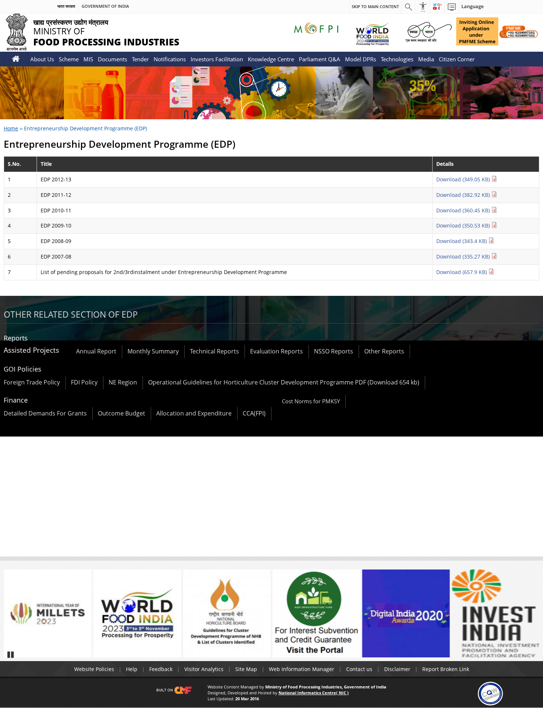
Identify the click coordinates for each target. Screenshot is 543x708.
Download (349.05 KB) (463, 179)
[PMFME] (477, 31)
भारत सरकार (66, 6)
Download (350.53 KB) (463, 225)
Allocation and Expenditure (194, 413)
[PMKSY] (518, 31)
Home (11, 128)
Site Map (246, 669)
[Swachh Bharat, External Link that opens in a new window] (428, 31)
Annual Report (96, 351)
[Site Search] (409, 6)
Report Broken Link (445, 669)
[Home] (16, 59)
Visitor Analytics (203, 669)
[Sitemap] (452, 6)
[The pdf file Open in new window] (137, 613)
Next (530, 616)
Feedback (161, 669)
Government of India (105, 6)
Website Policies (94, 669)
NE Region (123, 382)
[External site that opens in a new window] (48, 613)
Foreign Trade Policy (32, 382)
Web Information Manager (301, 669)
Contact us (359, 669)
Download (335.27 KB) (463, 256)
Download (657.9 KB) (462, 272)
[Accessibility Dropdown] (423, 6)
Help (131, 669)
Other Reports (384, 351)
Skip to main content (375, 6)
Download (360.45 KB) (463, 210)
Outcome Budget (121, 413)
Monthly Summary (153, 351)
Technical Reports (214, 351)
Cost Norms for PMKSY (311, 401)
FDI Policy (84, 382)
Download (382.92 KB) (463, 194)
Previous (12, 616)
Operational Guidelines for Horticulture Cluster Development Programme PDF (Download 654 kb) (283, 382)
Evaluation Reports (276, 351)
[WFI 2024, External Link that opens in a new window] (372, 33)
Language (472, 6)
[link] (490, 693)
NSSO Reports (333, 351)
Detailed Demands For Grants (45, 413)
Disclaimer (397, 669)
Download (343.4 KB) (462, 240)
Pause (11, 654)
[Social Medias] (437, 6)
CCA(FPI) (254, 413)
